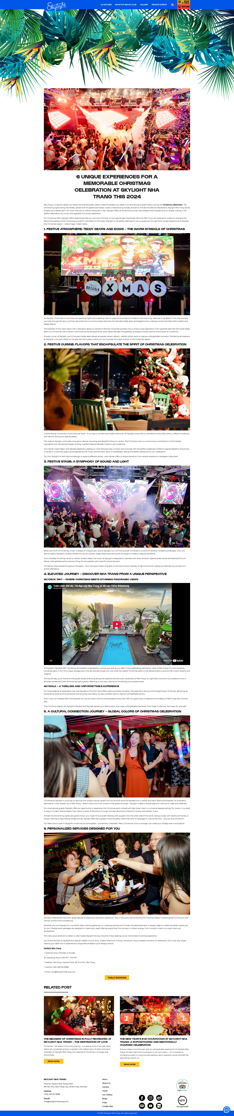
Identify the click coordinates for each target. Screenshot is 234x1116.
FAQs (104, 1102)
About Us (106, 1083)
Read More (53, 1061)
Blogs (104, 1099)
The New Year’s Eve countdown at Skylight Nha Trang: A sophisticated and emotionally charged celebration (153, 1042)
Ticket (105, 1091)
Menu (104, 1079)
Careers (105, 1087)
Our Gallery (107, 1095)
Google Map (107, 1106)
